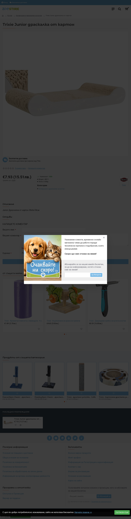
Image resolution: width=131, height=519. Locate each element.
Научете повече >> (83, 512)
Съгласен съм (122, 512)
